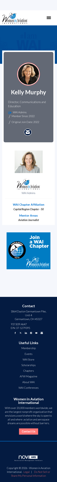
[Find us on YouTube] (36, 333)
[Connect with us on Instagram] (31, 333)
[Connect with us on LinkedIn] (25, 333)
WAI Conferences (29, 387)
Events (28, 353)
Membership (28, 348)
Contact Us (28, 431)
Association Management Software (28, 460)
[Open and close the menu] (41, 17)
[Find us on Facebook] (15, 333)
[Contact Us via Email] (41, 333)
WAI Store (28, 359)
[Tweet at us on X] (20, 333)
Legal (26, 471)
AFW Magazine (28, 376)
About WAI (28, 382)
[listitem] (28, 132)
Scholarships (28, 365)
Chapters (28, 370)
